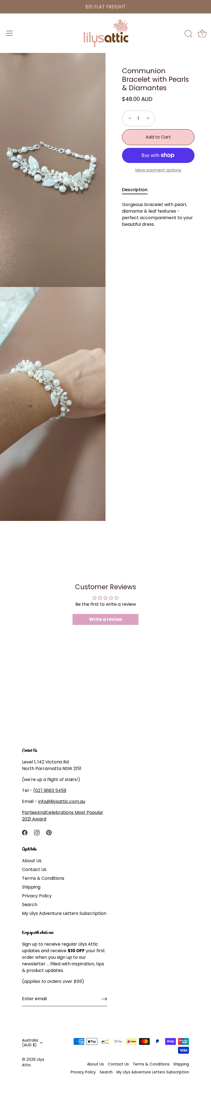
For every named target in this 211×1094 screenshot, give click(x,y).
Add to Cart (158, 137)
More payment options (158, 170)
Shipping (31, 887)
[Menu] (10, 33)
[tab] (137, 190)
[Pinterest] (49, 832)
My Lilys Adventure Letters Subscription (64, 913)
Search (29, 904)
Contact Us (34, 869)
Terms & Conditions (43, 878)
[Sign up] (104, 999)
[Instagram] (37, 832)
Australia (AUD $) (30, 1042)
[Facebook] (24, 832)
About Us (31, 861)
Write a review (105, 619)
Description (135, 190)
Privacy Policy (37, 896)
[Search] (188, 34)
